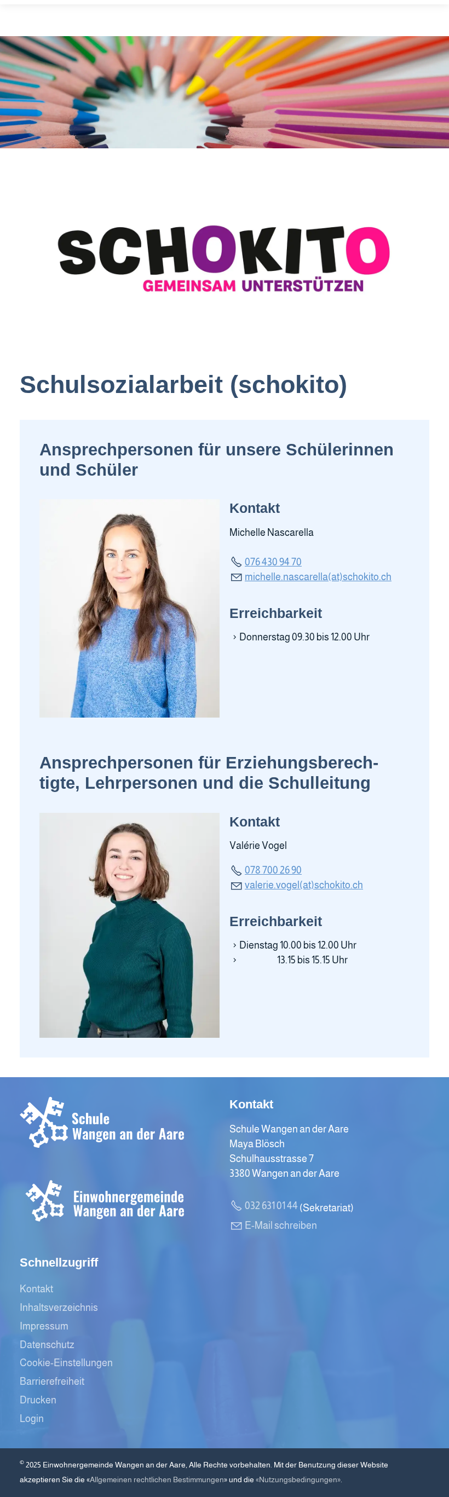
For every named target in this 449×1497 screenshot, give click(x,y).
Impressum (44, 1326)
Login (32, 1418)
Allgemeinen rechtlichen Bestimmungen (157, 1479)
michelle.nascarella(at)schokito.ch (318, 576)
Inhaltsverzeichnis (59, 1307)
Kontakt (36, 1289)
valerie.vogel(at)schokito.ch (304, 885)
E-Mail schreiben (281, 1225)
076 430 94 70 (273, 562)
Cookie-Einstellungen (66, 1362)
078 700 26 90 (273, 870)
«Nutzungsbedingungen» (298, 1479)
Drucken (38, 1400)
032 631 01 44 (271, 1205)
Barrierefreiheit (52, 1381)
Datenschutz (47, 1344)
